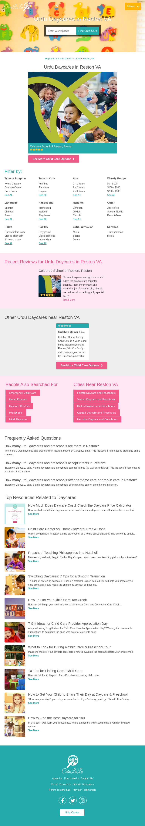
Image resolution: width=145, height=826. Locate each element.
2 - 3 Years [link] (79, 191)
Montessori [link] (45, 207)
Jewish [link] (76, 211)
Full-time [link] (43, 183)
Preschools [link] (11, 191)
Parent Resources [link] (61, 784)
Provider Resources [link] (83, 784)
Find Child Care (87, 30)
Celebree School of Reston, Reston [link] (65, 271)
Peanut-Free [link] (114, 215)
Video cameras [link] (47, 235)
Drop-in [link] (42, 191)
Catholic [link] (77, 215)
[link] (17, 6)
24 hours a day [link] (13, 239)
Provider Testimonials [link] (84, 789)
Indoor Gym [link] (45, 239)
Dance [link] (76, 239)
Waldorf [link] (43, 211)
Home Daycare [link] (13, 183)
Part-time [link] (44, 187)
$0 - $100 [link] (112, 183)
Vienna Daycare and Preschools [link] (96, 399)
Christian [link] (78, 207)
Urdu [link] (77, 58)
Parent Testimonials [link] (60, 789)
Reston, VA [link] (88, 58)
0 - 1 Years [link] (79, 183)
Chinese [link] (9, 211)
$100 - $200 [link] (113, 187)
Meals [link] (110, 235)
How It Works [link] (71, 778)
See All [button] (8, 195)
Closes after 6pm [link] (14, 235)
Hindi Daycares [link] (18, 419)
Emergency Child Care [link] (22, 392)
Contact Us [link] (87, 778)
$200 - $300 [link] (113, 191)
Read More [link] (69, 299)
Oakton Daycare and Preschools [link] (96, 412)
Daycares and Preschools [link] (58, 58)
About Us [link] (57, 778)
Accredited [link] (113, 207)
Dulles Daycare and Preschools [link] (96, 406)
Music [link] (76, 232)
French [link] (8, 215)
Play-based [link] (45, 215)
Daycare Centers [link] (19, 406)
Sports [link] (76, 235)
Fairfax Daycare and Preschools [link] (96, 392)
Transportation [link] (115, 232)
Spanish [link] (9, 207)
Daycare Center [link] (13, 187)
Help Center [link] (72, 812)
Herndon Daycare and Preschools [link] (97, 419)
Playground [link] (45, 232)
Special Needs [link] (115, 211)
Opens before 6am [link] (15, 232)
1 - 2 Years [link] (79, 187)
